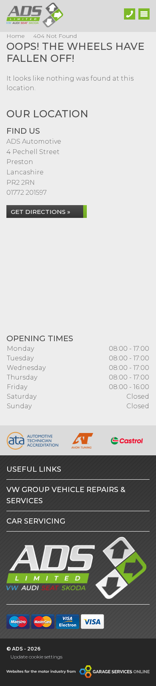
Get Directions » (40, 211)
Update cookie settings (36, 657)
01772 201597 (26, 192)
